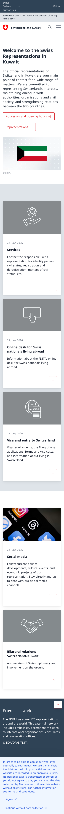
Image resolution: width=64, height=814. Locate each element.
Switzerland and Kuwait (26, 27)
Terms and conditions (21, 791)
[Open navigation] (58, 27)
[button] (58, 704)
